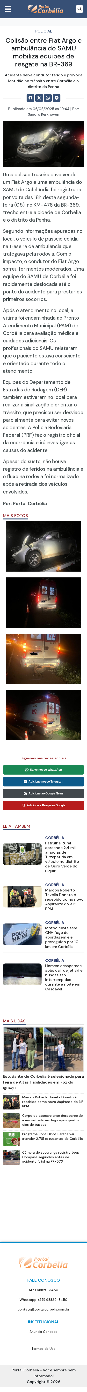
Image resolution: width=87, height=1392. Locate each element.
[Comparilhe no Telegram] (56, 98)
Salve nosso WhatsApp (46, 769)
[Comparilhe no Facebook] (30, 98)
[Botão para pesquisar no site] (79, 9)
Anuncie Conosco (43, 1331)
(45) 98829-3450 (43, 1290)
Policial (43, 31)
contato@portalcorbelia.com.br (43, 1309)
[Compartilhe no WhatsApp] (48, 98)
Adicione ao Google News (46, 793)
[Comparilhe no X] (39, 98)
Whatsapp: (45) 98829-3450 (43, 1299)
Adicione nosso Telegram (46, 781)
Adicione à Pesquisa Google (46, 805)
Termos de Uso (43, 1348)
